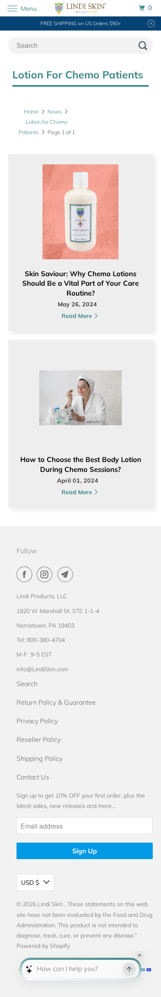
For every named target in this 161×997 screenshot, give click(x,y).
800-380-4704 (46, 640)
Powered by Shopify (43, 946)
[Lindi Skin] (80, 8)
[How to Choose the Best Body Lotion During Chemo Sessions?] (80, 402)
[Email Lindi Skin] (66, 574)
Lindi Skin (51, 904)
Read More (78, 316)
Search (27, 684)
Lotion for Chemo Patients (77, 74)
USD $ (30, 882)
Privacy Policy (37, 721)
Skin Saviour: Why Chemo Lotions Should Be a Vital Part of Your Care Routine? (80, 283)
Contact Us (33, 777)
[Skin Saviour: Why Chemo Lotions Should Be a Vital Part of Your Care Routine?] (80, 216)
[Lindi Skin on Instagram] (46, 574)
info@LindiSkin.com (42, 669)
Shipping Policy (39, 758)
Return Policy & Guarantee (56, 702)
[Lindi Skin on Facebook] (26, 574)
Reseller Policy (39, 739)
